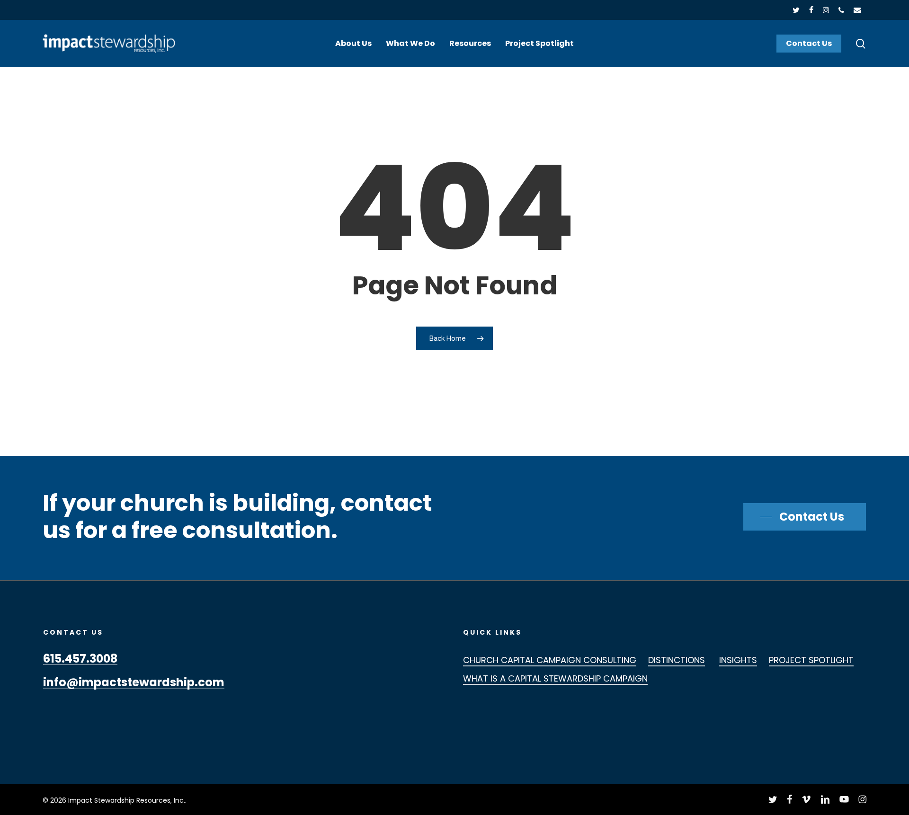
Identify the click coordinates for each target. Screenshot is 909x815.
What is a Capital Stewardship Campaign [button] (555, 678)
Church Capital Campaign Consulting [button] (549, 660)
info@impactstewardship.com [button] (133, 682)
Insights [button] (738, 660)
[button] (804, 517)
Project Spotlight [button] (811, 660)
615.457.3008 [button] (80, 659)
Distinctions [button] (676, 660)
